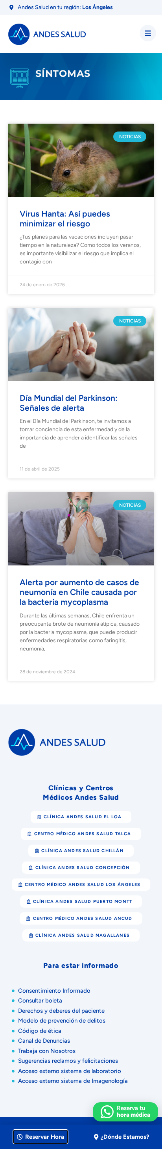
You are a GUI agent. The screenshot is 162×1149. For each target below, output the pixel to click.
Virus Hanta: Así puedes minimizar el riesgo (65, 218)
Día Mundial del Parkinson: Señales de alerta (69, 403)
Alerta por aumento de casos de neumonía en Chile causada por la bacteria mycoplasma (79, 592)
